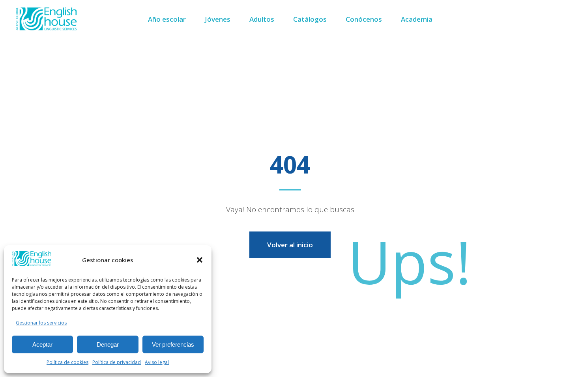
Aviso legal (157, 362)
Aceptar (42, 344)
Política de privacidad (116, 362)
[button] (200, 260)
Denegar (108, 344)
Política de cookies (67, 362)
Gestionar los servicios (41, 322)
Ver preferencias (173, 344)
